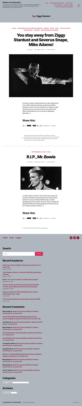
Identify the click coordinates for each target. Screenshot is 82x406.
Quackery (37, 30)
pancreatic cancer (28, 138)
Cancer (14, 28)
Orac (31, 49)
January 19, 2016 (40, 49)
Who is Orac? (69, 3)
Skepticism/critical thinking (49, 30)
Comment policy (58, 5)
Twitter (5, 238)
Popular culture (65, 28)
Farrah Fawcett (37, 137)
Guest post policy (68, 5)
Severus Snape (27, 140)
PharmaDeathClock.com (46, 138)
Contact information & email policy (64, 6)
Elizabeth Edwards (28, 137)
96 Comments (51, 49)
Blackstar (26, 228)
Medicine (46, 28)
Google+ (18, 238)
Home (46, 3)
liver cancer (50, 137)
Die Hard (53, 135)
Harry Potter (44, 137)
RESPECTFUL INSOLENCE (12, 2)
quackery (55, 138)
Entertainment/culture (39, 151)
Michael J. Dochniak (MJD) (11, 354)
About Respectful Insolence (57, 3)
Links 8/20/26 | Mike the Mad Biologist (15, 317)
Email (11, 238)
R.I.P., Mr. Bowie (41, 156)
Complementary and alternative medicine (30, 28)
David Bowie (47, 135)
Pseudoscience (28, 30)
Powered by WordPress (29, 402)
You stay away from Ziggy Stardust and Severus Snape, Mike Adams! (41, 40)
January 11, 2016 (40, 162)
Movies (52, 28)
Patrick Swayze (36, 138)
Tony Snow (34, 140)
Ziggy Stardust (41, 140)
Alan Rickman (27, 135)
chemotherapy (40, 135)
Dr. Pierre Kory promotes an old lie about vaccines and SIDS (21, 299)
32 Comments (51, 162)
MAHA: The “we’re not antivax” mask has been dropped (20, 279)
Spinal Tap (38, 228)
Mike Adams (56, 137)
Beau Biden (33, 135)
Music (57, 28)
